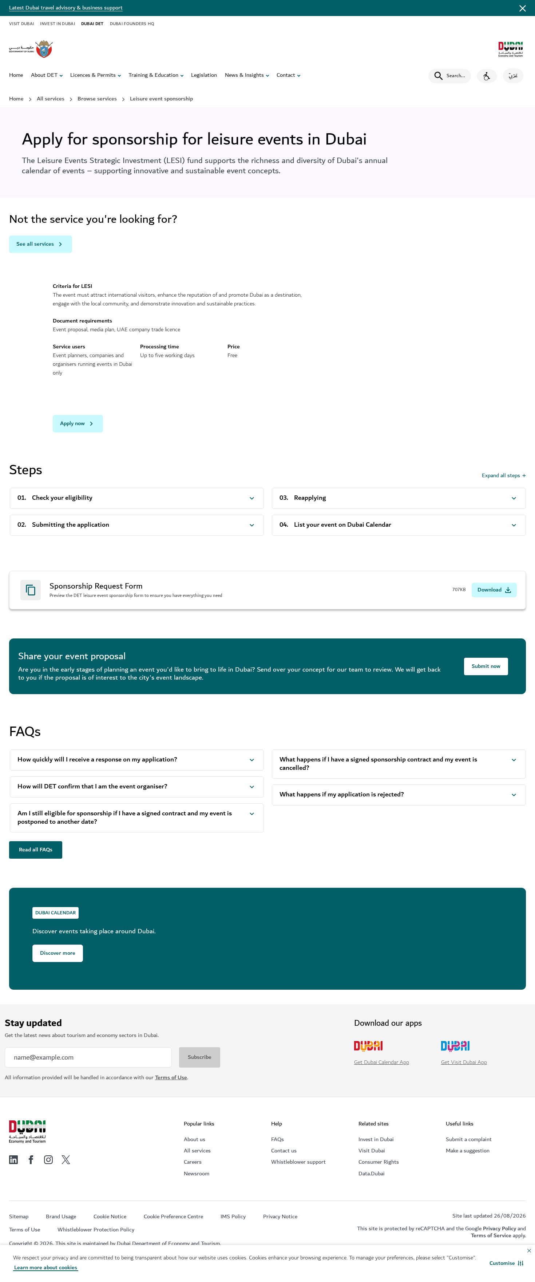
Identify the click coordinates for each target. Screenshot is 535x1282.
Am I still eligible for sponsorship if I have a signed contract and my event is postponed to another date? (124, 818)
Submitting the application (70, 525)
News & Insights (244, 75)
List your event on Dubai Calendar (342, 525)
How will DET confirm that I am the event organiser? (92, 787)
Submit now (486, 666)
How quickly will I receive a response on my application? (97, 760)
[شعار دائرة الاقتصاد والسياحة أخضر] (510, 49)
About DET (44, 75)
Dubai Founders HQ (132, 24)
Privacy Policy (499, 1229)
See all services (35, 244)
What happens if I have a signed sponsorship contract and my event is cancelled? (378, 764)
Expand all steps (501, 475)
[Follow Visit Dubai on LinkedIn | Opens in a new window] (13, 1159)
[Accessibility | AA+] (487, 76)
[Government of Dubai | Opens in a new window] (31, 49)
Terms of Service (491, 1236)
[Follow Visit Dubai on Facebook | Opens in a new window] (31, 1159)
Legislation (204, 75)
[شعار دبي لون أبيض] (27, 1132)
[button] (506, 1263)
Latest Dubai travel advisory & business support (66, 8)
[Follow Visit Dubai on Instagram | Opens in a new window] (48, 1159)
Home (16, 75)
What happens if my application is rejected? (342, 795)
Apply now (72, 423)
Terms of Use (171, 1078)
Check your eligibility (62, 498)
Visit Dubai (21, 24)
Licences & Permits (93, 75)
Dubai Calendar (55, 913)
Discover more (57, 953)
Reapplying (310, 498)
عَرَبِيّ (513, 75)
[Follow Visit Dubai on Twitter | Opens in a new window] (66, 1159)
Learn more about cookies (45, 1268)
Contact (286, 75)
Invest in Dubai (57, 24)
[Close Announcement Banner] (522, 8)
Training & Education (153, 75)
